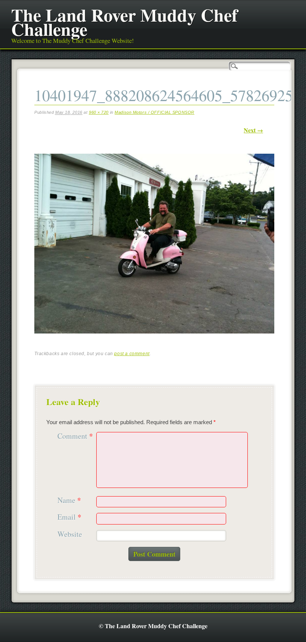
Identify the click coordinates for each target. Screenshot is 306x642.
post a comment (131, 353)
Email (69, 517)
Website (69, 534)
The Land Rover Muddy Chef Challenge (124, 21)
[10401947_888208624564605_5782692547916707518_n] (154, 340)
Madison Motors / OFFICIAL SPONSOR (154, 112)
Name (69, 500)
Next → (253, 130)
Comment (75, 436)
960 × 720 (99, 112)
